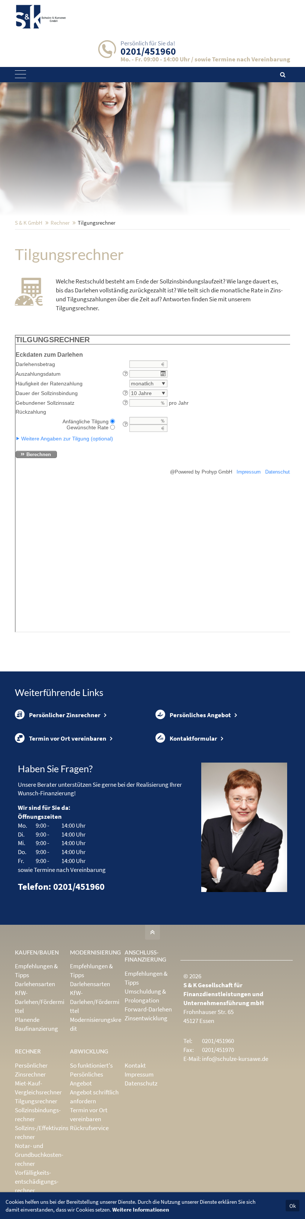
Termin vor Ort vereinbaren (67, 738)
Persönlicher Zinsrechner (64, 715)
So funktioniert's (91, 1065)
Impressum (139, 1074)
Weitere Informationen (140, 1209)
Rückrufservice (89, 1128)
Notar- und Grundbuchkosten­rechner (39, 1155)
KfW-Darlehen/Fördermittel (39, 1002)
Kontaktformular (193, 738)
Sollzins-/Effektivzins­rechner (42, 1132)
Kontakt (135, 1065)
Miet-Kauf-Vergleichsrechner (38, 1087)
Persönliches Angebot (200, 715)
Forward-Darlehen (148, 1009)
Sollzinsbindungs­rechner (38, 1114)
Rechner (60, 222)
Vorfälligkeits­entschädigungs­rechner (36, 1181)
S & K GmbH (28, 222)
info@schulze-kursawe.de (235, 1059)
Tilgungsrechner (36, 1101)
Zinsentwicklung (146, 1018)
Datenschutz (141, 1083)
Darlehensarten (35, 984)
